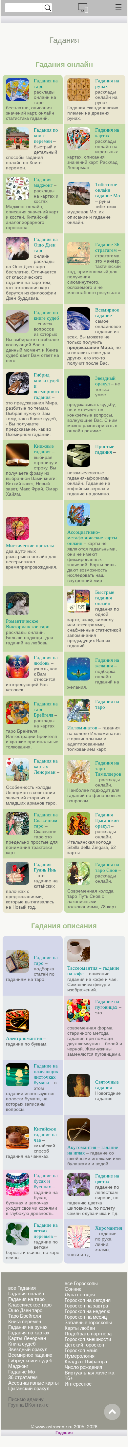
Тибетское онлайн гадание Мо (107, 190)
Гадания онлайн (26, 1293)
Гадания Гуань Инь (45, 867)
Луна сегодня (80, 1294)
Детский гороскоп (84, 1345)
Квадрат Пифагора (86, 1361)
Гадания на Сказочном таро (46, 820)
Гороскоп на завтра (86, 1305)
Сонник (73, 1289)
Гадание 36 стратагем (107, 247)
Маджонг (18, 1366)
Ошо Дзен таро (25, 1310)
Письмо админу (26, 1399)
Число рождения (83, 1367)
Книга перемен (24, 1321)
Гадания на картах (107, 132)
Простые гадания (104, 449)
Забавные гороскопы (88, 1322)
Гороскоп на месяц (86, 1317)
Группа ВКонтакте (28, 1405)
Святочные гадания (107, 1084)
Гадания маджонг (43, 182)
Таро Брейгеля (24, 1316)
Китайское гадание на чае (45, 1134)
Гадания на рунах (107, 83)
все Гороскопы (81, 1283)
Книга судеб (22, 1344)
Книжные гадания (44, 448)
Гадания (64, 1432)
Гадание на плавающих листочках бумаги (46, 1074)
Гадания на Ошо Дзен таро (46, 245)
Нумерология (80, 1356)
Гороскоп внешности (88, 1339)
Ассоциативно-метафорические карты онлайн (92, 537)
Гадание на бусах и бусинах (46, 1181)
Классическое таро (30, 1304)
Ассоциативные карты (33, 1383)
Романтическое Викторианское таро (28, 623)
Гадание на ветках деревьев (46, 1230)
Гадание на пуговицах (107, 1004)
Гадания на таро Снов (107, 867)
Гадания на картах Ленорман (46, 766)
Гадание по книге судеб (46, 315)
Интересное (78, 1384)
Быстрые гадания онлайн (104, 598)
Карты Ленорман (27, 1338)
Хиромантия (108, 1228)
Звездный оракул (105, 381)
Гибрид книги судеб (30, 1360)
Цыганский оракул (29, 1388)
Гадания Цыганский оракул (107, 820)
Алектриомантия (24, 1038)
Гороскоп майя (81, 1350)
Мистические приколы (30, 545)
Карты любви (80, 1328)
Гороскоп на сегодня (88, 1300)
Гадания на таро (26, 1299)
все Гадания (22, 1288)
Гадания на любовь (46, 660)
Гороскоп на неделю (87, 1311)
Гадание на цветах (107, 1178)
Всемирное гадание (107, 312)
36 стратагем (22, 1377)
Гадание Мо (21, 1371)
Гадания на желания (107, 663)
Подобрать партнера (88, 1333)
